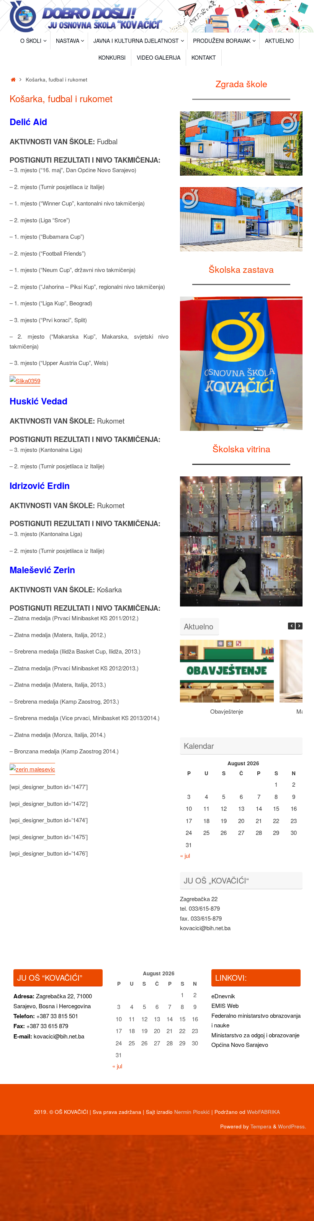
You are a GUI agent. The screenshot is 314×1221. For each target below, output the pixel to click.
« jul (185, 855)
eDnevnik (223, 996)
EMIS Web (225, 1005)
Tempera (260, 1126)
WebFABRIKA (263, 1111)
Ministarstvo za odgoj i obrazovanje (255, 1035)
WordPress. (292, 1126)
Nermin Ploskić (192, 1111)
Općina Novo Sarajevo (239, 1044)
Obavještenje (226, 711)
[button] (299, 626)
